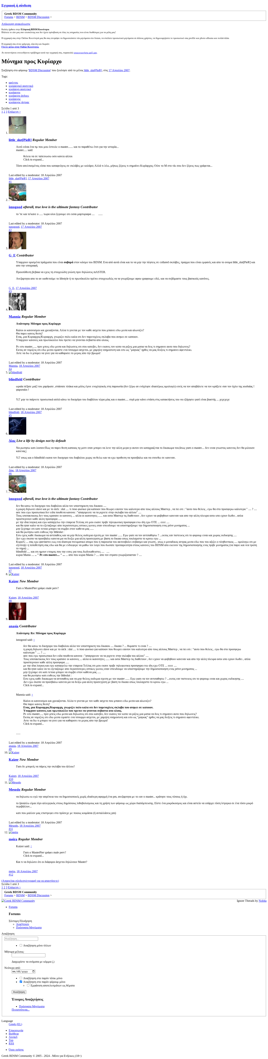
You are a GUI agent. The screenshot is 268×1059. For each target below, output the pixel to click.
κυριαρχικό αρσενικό (21, 85)
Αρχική (13, 1036)
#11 (11, 829)
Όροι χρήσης (16, 1049)
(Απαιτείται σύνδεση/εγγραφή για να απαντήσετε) (30, 880)
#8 (10, 600)
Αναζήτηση (22, 924)
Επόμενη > (14, 111)
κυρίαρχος (15, 99)
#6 (10, 473)
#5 (10, 415)
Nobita (263, 900)
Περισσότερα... (21, 1009)
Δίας (12, 441)
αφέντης (13, 82)
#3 (10, 291)
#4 (10, 369)
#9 (10, 749)
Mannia (15, 316)
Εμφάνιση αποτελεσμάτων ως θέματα (52, 985)
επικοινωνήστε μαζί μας (85, 52)
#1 (10, 181)
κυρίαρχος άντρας (19, 102)
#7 (10, 570)
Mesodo (14, 789)
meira (13, 839)
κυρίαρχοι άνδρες (19, 95)
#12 (11, 874)
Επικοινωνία (16, 1030)
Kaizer (14, 581)
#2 (10, 230)
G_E (12, 255)
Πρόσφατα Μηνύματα (29, 927)
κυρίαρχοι (14, 92)
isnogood (15, 207)
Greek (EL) (15, 1024)
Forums (13, 906)
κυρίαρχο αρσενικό (20, 89)
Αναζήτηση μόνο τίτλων (37, 945)
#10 (11, 779)
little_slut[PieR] (93, 70)
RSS (11, 1043)
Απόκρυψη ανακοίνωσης (15, 23)
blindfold (15, 379)
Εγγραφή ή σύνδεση (16, 5)
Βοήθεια (14, 1033)
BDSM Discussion (40, 70)
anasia (13, 626)
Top (11, 1040)
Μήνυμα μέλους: (14, 951)
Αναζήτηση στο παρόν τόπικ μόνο (42, 978)
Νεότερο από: (12, 967)
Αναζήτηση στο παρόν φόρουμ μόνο (44, 981)
